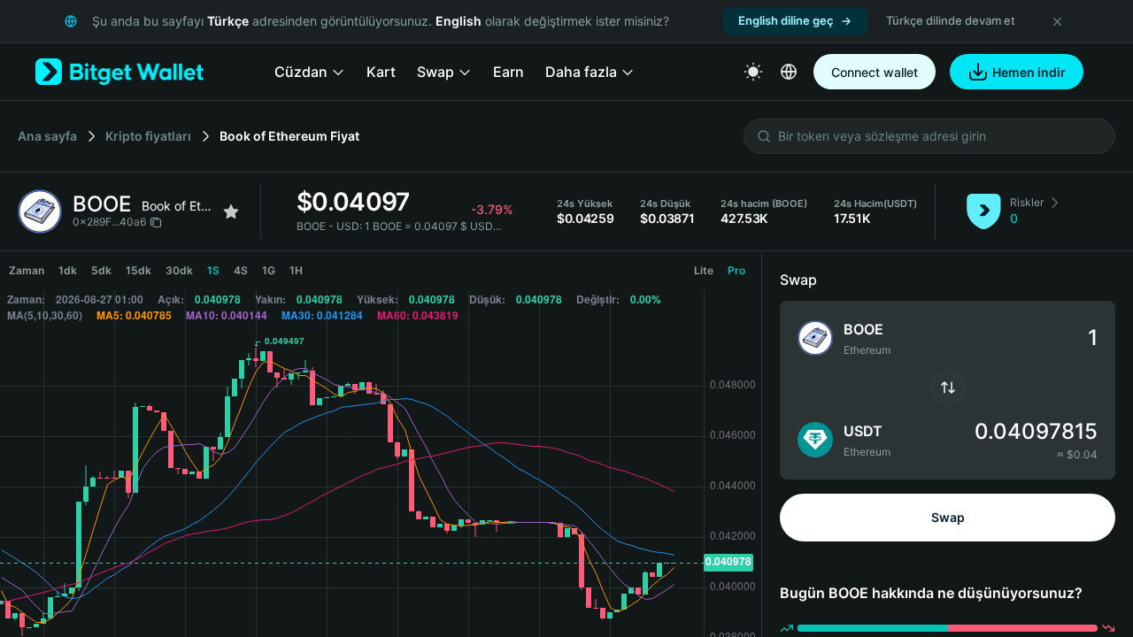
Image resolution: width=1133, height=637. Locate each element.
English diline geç (786, 20)
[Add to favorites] (231, 211)
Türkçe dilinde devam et (950, 20)
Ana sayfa (47, 135)
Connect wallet (874, 72)
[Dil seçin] (788, 71)
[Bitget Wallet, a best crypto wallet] (119, 71)
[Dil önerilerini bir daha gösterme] (1056, 21)
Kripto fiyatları (148, 135)
